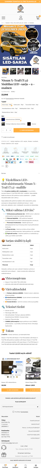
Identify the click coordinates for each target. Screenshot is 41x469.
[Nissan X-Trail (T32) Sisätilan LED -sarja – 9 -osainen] (20, 45)
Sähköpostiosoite (7, 406)
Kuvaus (3, 173)
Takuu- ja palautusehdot (31, 427)
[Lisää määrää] (10, 130)
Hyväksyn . (21, 412)
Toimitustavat (35, 420)
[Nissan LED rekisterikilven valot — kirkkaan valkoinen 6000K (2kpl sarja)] (12, 368)
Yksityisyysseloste (33, 434)
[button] (1, 45)
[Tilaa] (38, 407)
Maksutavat (35, 424)
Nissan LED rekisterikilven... (9, 382)
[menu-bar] (3, 18)
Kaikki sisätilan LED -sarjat (19, 141)
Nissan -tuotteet (33, 141)
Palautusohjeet (34, 431)
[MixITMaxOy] (20, 8)
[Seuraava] (40, 71)
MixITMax (4, 77)
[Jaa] (6, 166)
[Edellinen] (1, 71)
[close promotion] (39, 1)
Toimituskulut (10, 98)
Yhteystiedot (35, 438)
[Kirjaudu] (21, 18)
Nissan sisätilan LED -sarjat (9, 143)
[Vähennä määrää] (3, 130)
